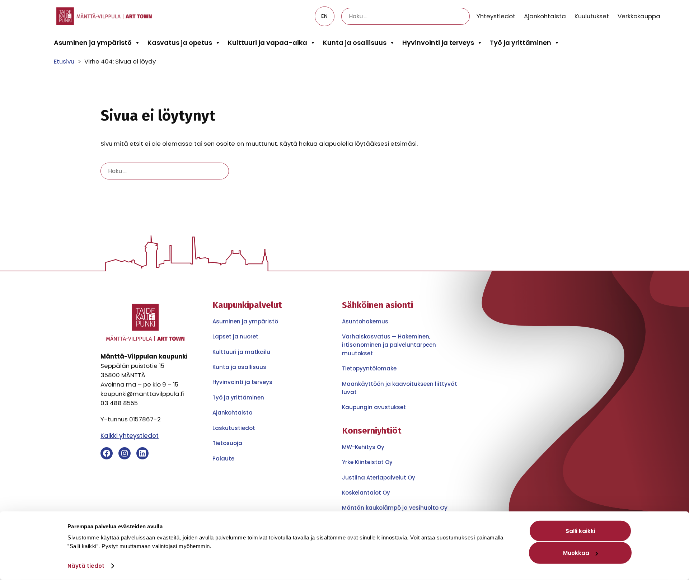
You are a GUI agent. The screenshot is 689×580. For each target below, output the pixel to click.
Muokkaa (576, 553)
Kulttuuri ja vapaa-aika (267, 42)
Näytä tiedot (85, 566)
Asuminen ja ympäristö (93, 42)
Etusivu (64, 61)
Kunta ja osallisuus (354, 42)
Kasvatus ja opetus (179, 42)
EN (324, 16)
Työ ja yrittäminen (520, 42)
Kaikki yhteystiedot (129, 435)
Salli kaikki (580, 531)
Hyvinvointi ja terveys (438, 42)
